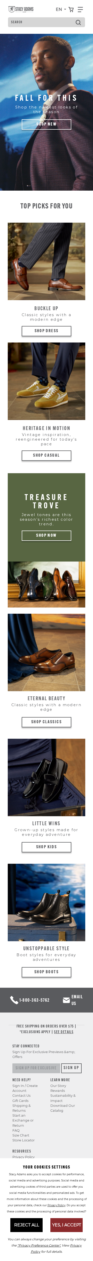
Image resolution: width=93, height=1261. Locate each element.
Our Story (58, 1086)
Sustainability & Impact (63, 1098)
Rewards (57, 1091)
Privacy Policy (23, 1157)
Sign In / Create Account (25, 1088)
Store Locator (23, 1140)
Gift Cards (20, 1101)
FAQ (16, 1130)
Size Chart (20, 1135)
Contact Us (21, 1095)
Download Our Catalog (62, 1108)
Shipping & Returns (21, 1108)
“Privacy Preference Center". (39, 1245)
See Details (63, 1032)
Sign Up (71, 1068)
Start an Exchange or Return (23, 1120)
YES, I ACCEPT (66, 1225)
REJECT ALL (26, 1225)
